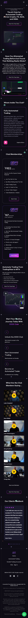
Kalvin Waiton (8, 538)
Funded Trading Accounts (14, 561)
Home (14, 555)
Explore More (20, 142)
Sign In (16, 564)
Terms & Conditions (9, 614)
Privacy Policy (20, 614)
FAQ (11, 564)
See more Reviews (14, 485)
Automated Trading (14, 558)
